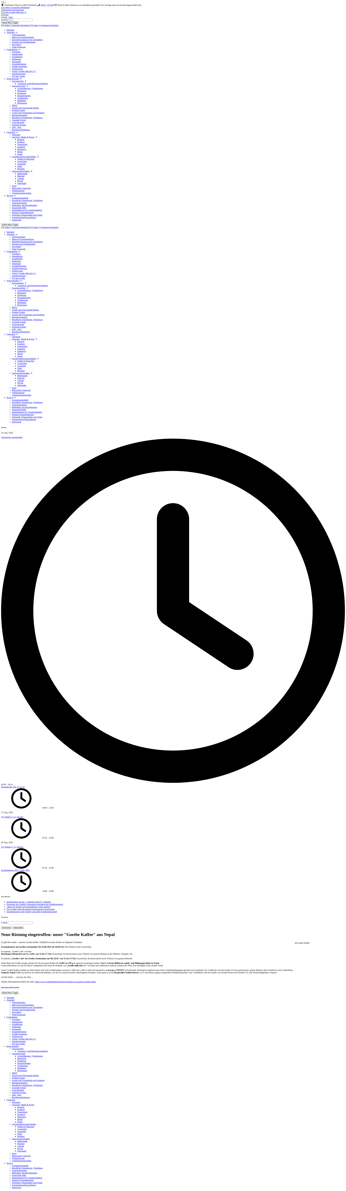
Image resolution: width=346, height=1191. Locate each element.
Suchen (4, 20)
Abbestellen (18, 928)
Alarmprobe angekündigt (11, 437)
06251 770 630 (47, 5)
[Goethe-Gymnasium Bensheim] (173, 7)
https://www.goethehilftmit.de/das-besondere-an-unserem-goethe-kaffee (65, 982)
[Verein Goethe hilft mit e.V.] (173, 12)
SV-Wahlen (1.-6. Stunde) (12, 817)
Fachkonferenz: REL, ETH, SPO (15, 870)
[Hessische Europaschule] (173, 10)
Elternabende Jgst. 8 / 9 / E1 (13, 787)
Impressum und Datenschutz (10, 987)
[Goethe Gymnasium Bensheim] (29, 25)
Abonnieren (6, 928)
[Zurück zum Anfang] (3, 2)
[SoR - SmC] (173, 17)
